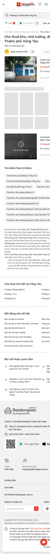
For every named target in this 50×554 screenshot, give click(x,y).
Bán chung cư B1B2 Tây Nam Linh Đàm (21, 323)
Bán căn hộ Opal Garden (15, 332)
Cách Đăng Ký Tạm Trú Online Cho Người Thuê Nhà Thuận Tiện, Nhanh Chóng (24, 392)
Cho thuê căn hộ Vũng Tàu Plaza (18, 345)
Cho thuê (8, 32)
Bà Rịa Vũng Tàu (21, 32)
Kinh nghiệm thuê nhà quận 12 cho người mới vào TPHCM (24, 367)
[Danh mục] (4, 4)
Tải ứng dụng (28, 4)
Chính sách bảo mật (38, 528)
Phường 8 (10, 298)
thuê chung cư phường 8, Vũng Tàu (22, 175)
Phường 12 (10, 294)
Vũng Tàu (34, 32)
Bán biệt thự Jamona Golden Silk (18, 341)
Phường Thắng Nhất (14, 289)
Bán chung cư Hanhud (14, 319)
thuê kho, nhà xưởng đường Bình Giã (22, 203)
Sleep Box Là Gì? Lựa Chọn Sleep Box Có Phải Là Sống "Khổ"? (25, 380)
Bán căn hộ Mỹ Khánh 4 (14, 328)
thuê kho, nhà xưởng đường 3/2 (20, 192)
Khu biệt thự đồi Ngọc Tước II (19, 186)
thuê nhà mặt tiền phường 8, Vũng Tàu (23, 181)
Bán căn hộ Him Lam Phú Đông (17, 337)
